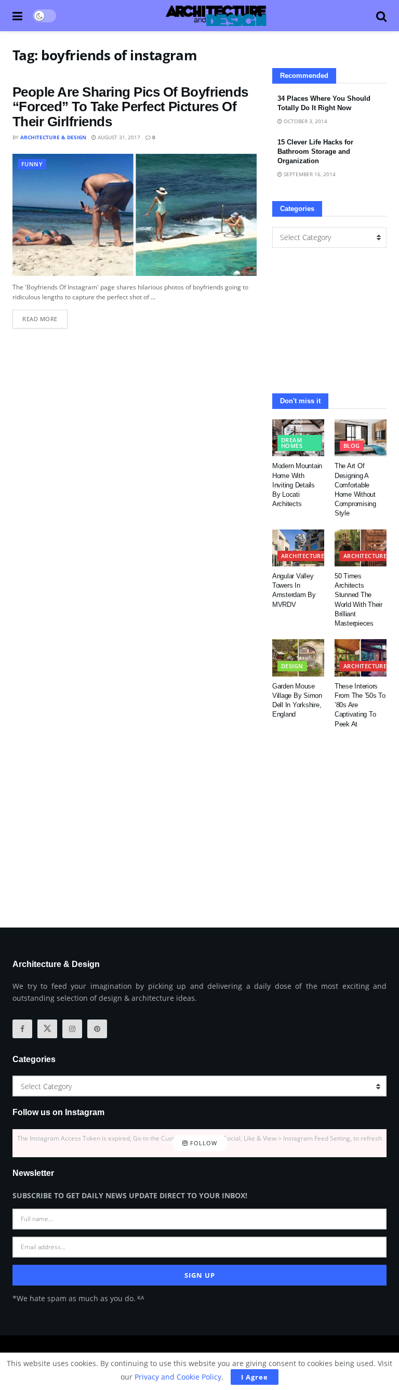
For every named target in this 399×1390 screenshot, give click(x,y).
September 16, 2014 (309, 174)
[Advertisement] (329, 321)
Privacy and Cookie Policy (178, 1377)
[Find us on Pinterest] (97, 1029)
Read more (45, 316)
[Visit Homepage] (216, 15)
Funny (32, 164)
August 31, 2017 (118, 137)
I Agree (254, 1377)
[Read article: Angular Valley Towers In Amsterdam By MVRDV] (298, 548)
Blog (351, 445)
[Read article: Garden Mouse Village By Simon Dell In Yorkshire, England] (298, 658)
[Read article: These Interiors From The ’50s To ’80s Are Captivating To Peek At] (361, 658)
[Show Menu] (17, 15)
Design (292, 666)
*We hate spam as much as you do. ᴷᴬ (78, 1298)
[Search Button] (381, 15)
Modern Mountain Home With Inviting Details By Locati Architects (297, 485)
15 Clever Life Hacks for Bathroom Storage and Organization (315, 151)
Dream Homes (291, 442)
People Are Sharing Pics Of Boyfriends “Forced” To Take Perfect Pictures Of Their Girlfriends (130, 106)
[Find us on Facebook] (22, 1029)
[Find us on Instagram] (72, 1029)
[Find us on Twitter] (47, 1029)
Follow (202, 1143)
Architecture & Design (53, 137)
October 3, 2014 (304, 121)
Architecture (302, 556)
